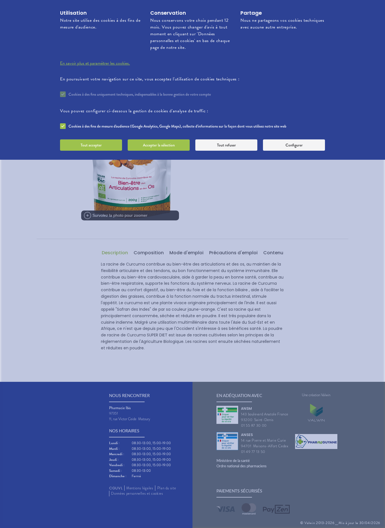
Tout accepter (91, 145)
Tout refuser (226, 145)
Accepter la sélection (159, 145)
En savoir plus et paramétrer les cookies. (95, 63)
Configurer (294, 145)
